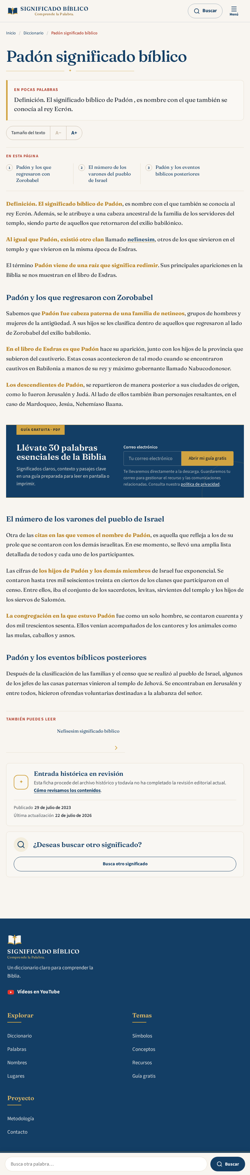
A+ (74, 133)
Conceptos (143, 1049)
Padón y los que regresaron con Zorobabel (33, 173)
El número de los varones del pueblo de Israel (109, 173)
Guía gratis (143, 1076)
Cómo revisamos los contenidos (67, 790)
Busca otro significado (125, 864)
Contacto (17, 1132)
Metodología (20, 1118)
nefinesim (141, 239)
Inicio (11, 33)
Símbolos (142, 1036)
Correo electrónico (140, 447)
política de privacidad (200, 484)
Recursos (142, 1062)
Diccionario (33, 33)
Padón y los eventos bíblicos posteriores (177, 170)
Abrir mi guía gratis (207, 458)
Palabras (16, 1049)
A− (58, 133)
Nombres (17, 1062)
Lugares (15, 1076)
